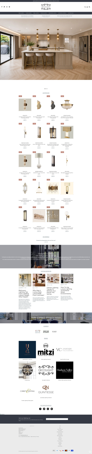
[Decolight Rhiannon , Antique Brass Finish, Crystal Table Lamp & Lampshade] (67, 132)
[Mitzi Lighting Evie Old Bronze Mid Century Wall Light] (53, 104)
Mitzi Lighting (39, 115)
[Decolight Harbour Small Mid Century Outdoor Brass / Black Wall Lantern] (53, 132)
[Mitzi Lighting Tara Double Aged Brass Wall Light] (67, 160)
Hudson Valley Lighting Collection (64, 380)
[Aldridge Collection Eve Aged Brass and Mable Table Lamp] (67, 188)
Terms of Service (60, 440)
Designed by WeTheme (34, 451)
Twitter (60, 444)
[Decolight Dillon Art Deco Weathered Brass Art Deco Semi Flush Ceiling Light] (67, 104)
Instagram (60, 443)
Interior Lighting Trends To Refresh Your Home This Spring (52, 291)
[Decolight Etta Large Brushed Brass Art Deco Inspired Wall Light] (25, 188)
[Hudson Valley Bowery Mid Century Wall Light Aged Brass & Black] (25, 132)
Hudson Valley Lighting (53, 171)
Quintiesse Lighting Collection (46, 397)
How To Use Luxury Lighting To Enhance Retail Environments (66, 290)
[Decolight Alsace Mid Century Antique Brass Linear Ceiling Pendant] (39, 215)
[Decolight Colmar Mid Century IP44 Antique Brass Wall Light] (25, 160)
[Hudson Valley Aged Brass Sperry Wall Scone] (39, 132)
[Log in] (87, 7)
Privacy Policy (60, 434)
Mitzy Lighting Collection (46, 359)
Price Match (60, 430)
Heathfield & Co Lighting (27, 359)
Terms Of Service (60, 429)
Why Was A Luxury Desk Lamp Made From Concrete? (38, 293)
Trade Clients (60, 433)
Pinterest (60, 442)
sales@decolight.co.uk (24, 435)
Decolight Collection (67, 115)
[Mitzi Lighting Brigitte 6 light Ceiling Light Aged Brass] (53, 215)
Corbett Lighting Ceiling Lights (27, 400)
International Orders (60, 431)
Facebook (60, 439)
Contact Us (60, 438)
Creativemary (27, 380)
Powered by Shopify (28, 451)
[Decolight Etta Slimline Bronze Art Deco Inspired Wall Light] (25, 215)
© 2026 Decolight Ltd (22, 451)
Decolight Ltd (25, 115)
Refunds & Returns (60, 435)
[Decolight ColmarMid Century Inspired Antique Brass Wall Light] (25, 104)
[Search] (85, 7)
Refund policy (60, 446)
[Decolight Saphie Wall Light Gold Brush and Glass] (53, 188)
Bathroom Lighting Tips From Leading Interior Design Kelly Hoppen (24, 294)
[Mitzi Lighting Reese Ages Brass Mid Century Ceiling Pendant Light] (39, 188)
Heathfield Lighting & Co (39, 171)
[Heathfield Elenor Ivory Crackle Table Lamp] (39, 160)
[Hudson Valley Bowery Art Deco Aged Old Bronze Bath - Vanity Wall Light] (67, 215)
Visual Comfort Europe (64, 359)
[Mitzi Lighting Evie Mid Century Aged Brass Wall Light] (39, 104)
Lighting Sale (71, 13)
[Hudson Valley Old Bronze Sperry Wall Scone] (53, 160)
